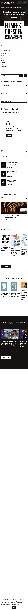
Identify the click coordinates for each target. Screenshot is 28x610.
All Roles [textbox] (5, 156)
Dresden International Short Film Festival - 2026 (15, 252)
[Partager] (21, 75)
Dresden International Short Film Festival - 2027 (5, 249)
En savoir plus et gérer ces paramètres (10, 604)
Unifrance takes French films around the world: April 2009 (13, 216)
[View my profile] (25, 2)
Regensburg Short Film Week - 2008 (5, 295)
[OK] (14, 607)
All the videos (6, 357)
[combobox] (14, 156)
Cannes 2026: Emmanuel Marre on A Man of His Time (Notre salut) (9, 343)
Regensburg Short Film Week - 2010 (15, 295)
